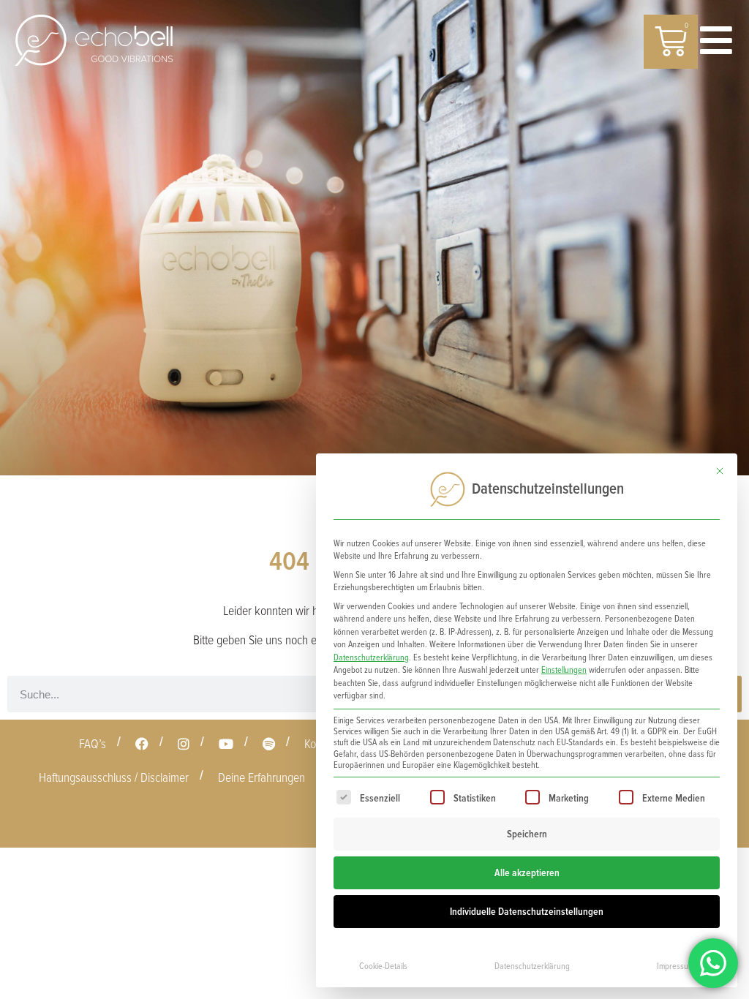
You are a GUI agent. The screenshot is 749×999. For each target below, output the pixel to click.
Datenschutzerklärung (371, 657)
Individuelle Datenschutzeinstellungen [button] (526, 911)
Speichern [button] (527, 834)
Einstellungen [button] (564, 670)
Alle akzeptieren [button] (527, 873)
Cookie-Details (383, 966)
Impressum (675, 966)
